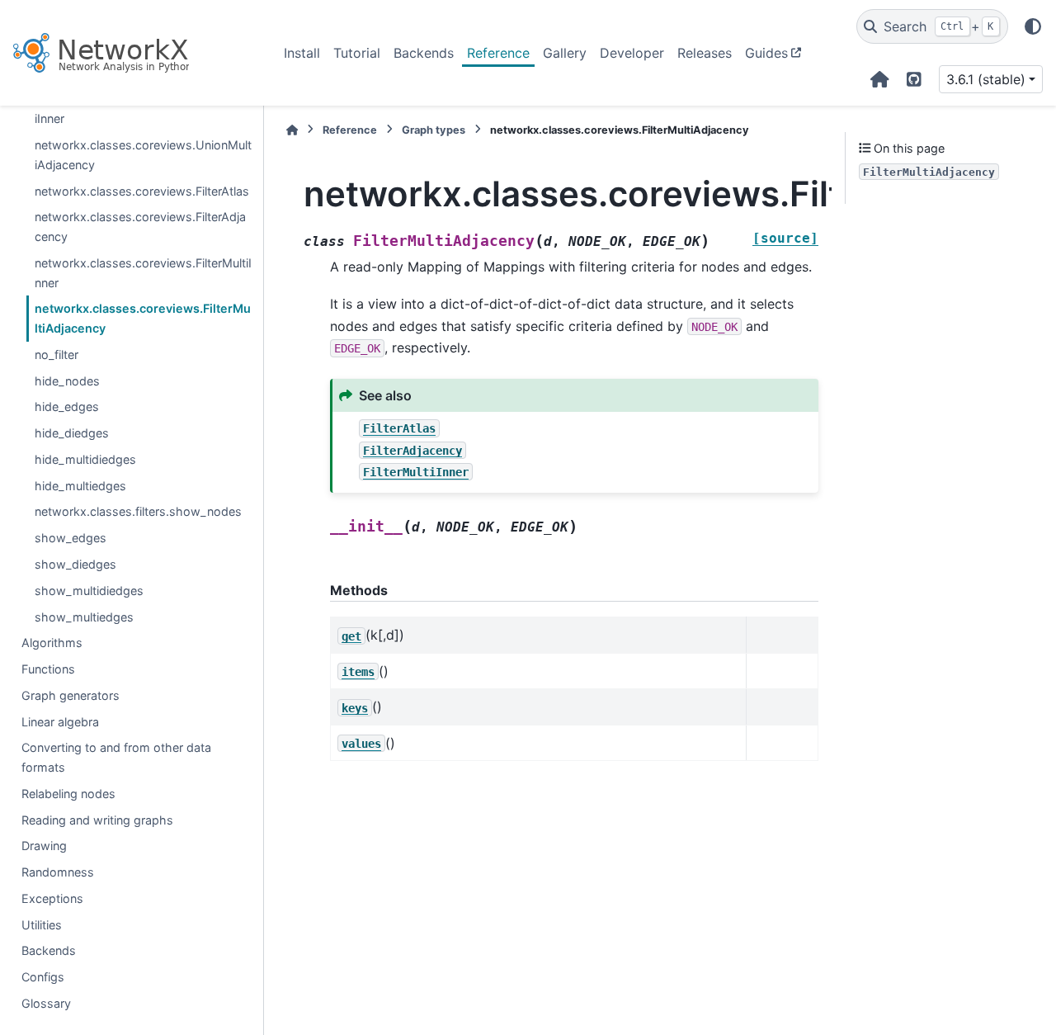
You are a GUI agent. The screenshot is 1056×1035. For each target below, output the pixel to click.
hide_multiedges (80, 486)
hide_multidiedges (85, 459)
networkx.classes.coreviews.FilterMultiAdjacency (143, 318)
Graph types (433, 130)
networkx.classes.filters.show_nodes (138, 512)
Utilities (41, 925)
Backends (424, 53)
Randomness (57, 872)
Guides (766, 53)
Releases (704, 53)
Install (302, 53)
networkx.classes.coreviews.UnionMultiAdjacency (143, 155)
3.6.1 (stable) (985, 79)
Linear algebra (60, 722)
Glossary (46, 1003)
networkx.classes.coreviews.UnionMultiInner (143, 109)
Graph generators (70, 695)
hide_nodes (67, 381)
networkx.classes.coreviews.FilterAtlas (142, 191)
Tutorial (356, 53)
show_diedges (75, 564)
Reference (498, 53)
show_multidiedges (89, 591)
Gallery (565, 53)
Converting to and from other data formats (116, 757)
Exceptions (52, 898)
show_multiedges (84, 617)
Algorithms (51, 643)
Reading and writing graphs (97, 820)
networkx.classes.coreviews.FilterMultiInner (143, 273)
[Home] (292, 130)
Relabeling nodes (68, 794)
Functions (48, 669)
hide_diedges (72, 433)
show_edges (70, 538)
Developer (632, 53)
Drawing (44, 846)
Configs (42, 977)
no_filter (56, 354)
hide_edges (67, 406)
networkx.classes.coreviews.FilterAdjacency (140, 226)
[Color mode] (1033, 26)
